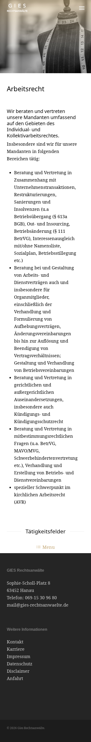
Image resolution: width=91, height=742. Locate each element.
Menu (48, 547)
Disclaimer (18, 671)
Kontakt (15, 642)
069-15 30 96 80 (41, 597)
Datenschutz (19, 664)
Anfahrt (15, 678)
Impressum (18, 656)
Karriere (16, 649)
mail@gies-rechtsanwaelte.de (37, 605)
